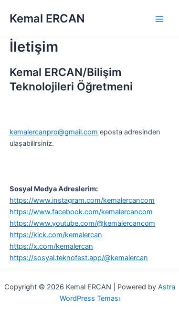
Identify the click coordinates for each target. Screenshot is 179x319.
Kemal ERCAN (47, 18)
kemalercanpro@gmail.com (54, 132)
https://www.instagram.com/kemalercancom (82, 200)
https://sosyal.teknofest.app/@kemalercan (79, 257)
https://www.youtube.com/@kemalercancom (82, 223)
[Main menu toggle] (159, 19)
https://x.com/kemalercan (51, 246)
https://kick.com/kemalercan (56, 235)
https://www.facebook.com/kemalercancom (81, 212)
